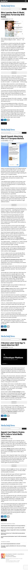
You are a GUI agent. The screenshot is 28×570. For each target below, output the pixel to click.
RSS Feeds (7, 555)
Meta (23, 394)
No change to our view (17, 277)
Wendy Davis (4, 438)
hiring (7, 288)
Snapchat (14, 396)
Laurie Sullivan (5, 140)
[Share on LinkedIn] (5, 120)
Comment (4, 123)
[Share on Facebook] (2, 120)
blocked (11, 450)
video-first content (12, 411)
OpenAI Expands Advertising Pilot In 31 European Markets (13, 525)
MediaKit (14, 554)
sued (12, 469)
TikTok (8, 396)
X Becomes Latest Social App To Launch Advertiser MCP (12, 527)
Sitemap (11, 555)
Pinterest (3, 396)
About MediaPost (9, 554)
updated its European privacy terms (13, 259)
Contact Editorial (20, 554)
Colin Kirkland (5, 19)
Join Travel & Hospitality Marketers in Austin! (10, 543)
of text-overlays (16, 391)
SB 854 (8, 448)
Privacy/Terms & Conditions (11, 556)
